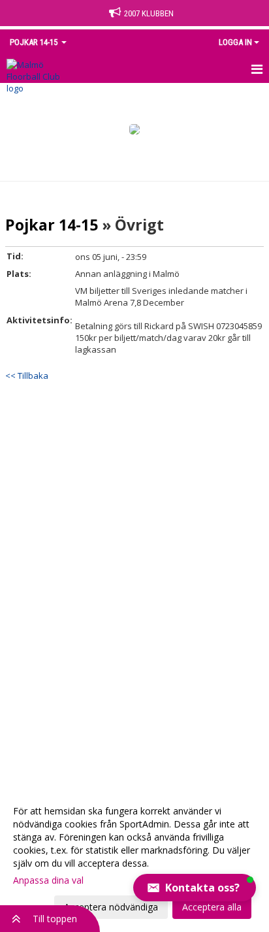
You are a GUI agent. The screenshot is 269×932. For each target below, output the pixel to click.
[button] (194, 887)
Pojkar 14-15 (51, 224)
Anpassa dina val (48, 880)
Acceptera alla (212, 907)
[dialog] (134, 858)
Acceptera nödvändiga (111, 907)
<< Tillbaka (26, 375)
